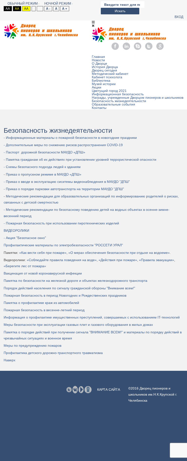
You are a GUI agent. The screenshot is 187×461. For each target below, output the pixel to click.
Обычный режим (23, 3)
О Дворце (99, 63)
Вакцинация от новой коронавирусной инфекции (43, 273)
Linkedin (126, 46)
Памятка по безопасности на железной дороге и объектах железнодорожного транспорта (75, 281)
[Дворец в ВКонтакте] (75, 389)
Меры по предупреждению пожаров (32, 345)
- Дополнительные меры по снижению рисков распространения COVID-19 (63, 145)
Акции (96, 87)
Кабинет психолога (107, 77)
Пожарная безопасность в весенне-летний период (44, 310)
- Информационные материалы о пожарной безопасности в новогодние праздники (70, 138)
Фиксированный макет (33, 8)
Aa (8, 8)
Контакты (99, 108)
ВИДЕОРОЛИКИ (16, 230)
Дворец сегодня (104, 70)
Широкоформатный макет (40, 8)
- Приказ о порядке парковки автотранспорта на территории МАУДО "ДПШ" (64, 189)
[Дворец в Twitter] (69, 389)
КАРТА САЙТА (108, 389)
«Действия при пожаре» (118, 260)
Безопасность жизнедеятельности (119, 101)
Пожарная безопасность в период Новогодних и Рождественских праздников (65, 295)
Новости (98, 60)
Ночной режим (57, 3)
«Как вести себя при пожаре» (42, 253)
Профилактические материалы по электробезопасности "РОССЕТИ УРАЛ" (63, 245)
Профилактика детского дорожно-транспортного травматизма (53, 353)
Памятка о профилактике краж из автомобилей (41, 303)
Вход (179, 17)
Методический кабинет (110, 74)
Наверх (9, 360)
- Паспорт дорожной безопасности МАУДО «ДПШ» (44, 152)
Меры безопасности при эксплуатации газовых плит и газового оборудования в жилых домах (78, 325)
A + (64, 8)
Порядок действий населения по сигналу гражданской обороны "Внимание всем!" (69, 288)
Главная (98, 57)
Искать (120, 11)
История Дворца (105, 67)
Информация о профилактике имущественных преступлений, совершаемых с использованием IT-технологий (92, 317)
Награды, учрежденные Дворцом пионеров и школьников (137, 97)
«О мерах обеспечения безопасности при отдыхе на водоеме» (119, 253)
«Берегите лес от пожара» (25, 266)
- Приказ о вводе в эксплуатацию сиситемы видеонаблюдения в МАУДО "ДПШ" (67, 182)
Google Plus (160, 46)
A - (48, 8)
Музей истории (104, 84)
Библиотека (101, 80)
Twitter (149, 46)
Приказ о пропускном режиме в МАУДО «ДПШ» (43, 174)
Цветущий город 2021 (109, 91)
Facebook (115, 46)
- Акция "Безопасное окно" (25, 238)
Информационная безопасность (118, 94)
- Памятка (80, 159)
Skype (137, 46)
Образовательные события (113, 104)
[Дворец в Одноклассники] (88, 389)
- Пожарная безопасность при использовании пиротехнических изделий (61, 223)
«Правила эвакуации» (156, 260)
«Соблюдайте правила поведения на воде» (62, 260)
